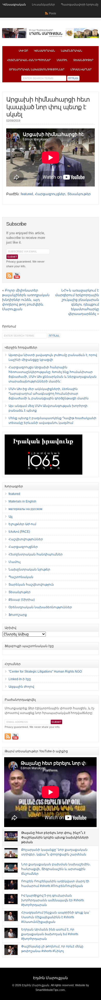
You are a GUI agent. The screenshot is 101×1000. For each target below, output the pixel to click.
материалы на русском (25, 509)
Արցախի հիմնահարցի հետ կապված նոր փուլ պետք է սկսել (48, 107)
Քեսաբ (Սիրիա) (22, 599)
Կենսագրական (14, 4)
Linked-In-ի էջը (20, 679)
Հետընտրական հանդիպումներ (29, 60)
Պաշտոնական (21, 577)
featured (27, 194)
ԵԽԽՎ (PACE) (19, 531)
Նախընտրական (71, 50)
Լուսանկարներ (43, 4)
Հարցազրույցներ (50, 194)
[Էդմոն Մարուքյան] (50, 37)
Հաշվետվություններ (26, 539)
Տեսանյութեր (83, 60)
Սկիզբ (23, 50)
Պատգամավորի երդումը (79, 4)
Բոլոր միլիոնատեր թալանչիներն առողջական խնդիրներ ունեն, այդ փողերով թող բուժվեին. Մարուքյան (25, 299)
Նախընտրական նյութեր (29, 569)
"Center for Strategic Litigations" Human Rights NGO (45, 671)
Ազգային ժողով (21, 686)
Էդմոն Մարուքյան (50, 978)
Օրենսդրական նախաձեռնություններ (36, 69)
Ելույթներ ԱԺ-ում (22, 524)
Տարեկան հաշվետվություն (31, 584)
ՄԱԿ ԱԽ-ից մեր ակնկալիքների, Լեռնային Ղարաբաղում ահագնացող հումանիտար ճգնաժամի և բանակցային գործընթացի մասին (49, 393)
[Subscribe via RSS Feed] (9, 275)
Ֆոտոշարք (18, 615)
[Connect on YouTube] (17, 275)
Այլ (10, 516)
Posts (52, 13)
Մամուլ (62, 60)
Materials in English (22, 501)
